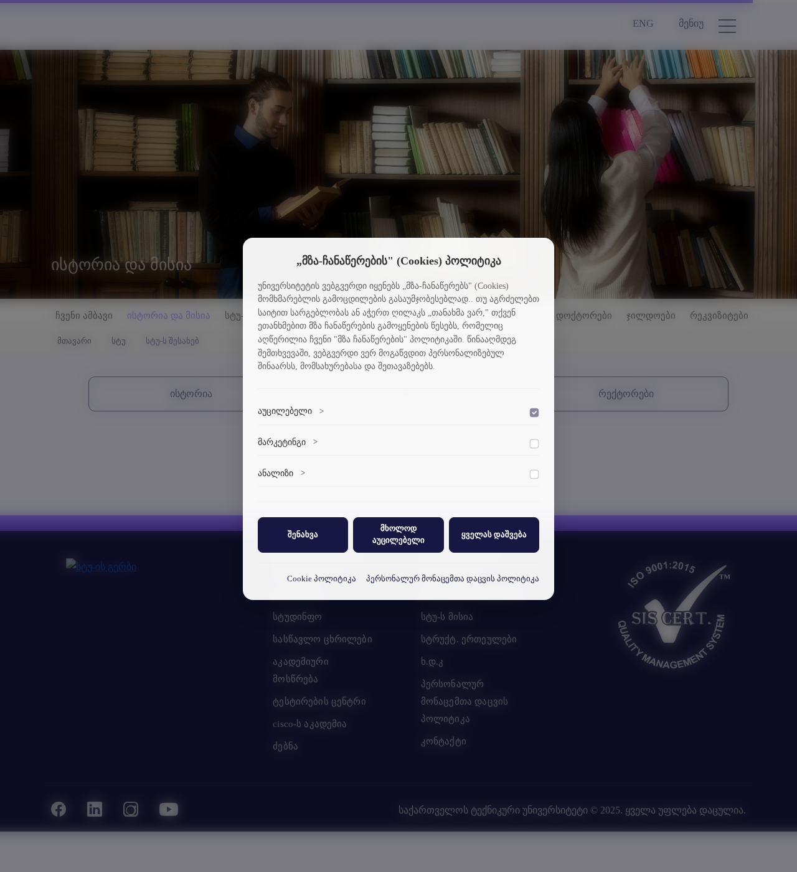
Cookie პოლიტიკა (321, 578)
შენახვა (303, 534)
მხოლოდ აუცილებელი (398, 534)
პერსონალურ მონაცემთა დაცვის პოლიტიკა (452, 578)
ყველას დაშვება (494, 534)
